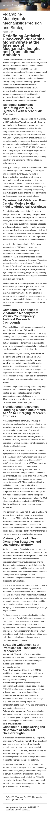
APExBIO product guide (13, 689)
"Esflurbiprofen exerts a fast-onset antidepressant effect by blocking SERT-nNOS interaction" (25, 460)
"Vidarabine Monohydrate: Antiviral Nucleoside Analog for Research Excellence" (25, 263)
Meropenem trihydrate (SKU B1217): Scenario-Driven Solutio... (22, 808)
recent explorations (18, 167)
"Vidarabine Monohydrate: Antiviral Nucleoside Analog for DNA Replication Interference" (24, 369)
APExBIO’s (34, 286)
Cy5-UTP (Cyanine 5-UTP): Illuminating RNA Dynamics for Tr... (24, 798)
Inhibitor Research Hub (15, 5)
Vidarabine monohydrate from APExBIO (27, 777)
